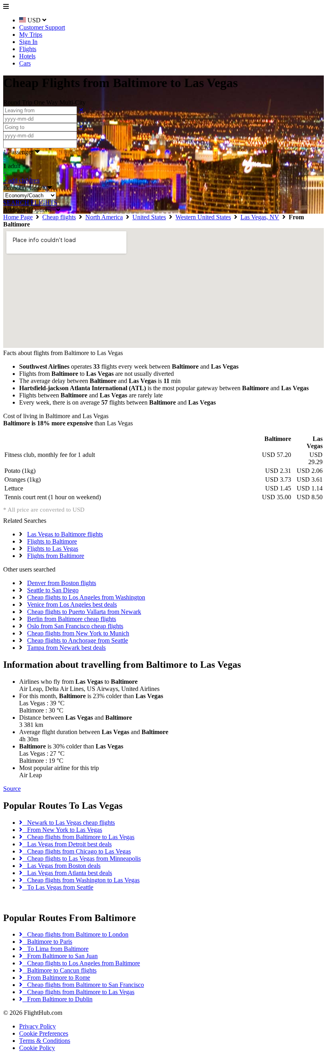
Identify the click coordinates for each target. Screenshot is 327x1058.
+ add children (21, 180)
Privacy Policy (37, 1026)
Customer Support (42, 27)
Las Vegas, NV (259, 217)
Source (12, 788)
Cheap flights (59, 217)
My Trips (30, 34)
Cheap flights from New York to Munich (78, 633)
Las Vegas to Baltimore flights (65, 534)
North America (104, 217)
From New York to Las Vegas (62, 829)
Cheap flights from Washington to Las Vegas (81, 880)
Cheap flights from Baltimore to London (75, 934)
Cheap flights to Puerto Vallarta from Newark (84, 611)
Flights (27, 49)
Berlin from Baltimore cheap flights (71, 618)
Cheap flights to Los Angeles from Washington (86, 597)
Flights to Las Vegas (52, 548)
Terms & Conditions (44, 1040)
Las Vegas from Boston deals (61, 865)
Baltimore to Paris (47, 941)
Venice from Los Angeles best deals (72, 604)
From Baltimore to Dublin (57, 999)
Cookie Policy (37, 1047)
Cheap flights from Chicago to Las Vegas (76, 851)
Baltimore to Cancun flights (59, 970)
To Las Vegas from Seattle (57, 887)
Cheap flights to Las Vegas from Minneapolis (81, 858)
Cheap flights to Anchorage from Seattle (77, 640)
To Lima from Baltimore (55, 948)
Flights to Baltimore (52, 541)
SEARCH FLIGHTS (30, 202)
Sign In (28, 41)
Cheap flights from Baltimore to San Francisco (83, 984)
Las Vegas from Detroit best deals (67, 844)
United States (149, 217)
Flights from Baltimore (55, 555)
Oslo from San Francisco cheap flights (75, 626)
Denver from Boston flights (61, 583)
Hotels (27, 56)
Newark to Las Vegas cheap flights (68, 822)
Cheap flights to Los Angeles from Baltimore (81, 963)
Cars (25, 63)
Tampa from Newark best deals (66, 647)
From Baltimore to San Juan (60, 956)
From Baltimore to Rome (56, 977)
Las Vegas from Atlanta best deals (67, 872)
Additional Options (29, 209)
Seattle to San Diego (53, 590)
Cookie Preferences (43, 1033)
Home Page (18, 217)
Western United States (203, 217)
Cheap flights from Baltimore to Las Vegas (78, 837)
